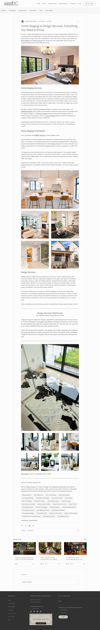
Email (60, 601)
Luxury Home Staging (64, 495)
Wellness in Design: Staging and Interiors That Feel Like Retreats (24, 558)
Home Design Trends (41, 513)
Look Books (11, 610)
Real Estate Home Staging (58, 510)
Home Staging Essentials (49, 516)
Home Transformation (51, 495)
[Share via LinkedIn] (29, 525)
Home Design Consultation (28, 504)
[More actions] (78, 21)
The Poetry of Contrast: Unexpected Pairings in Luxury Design (74, 558)
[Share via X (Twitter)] (25, 525)
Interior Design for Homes (44, 504)
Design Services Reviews (56, 513)
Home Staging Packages (28, 513)
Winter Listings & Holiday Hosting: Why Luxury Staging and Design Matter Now (49, 558)
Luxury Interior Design (57, 498)
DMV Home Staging (27, 501)
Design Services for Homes (59, 504)
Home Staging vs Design (28, 510)
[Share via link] (33, 525)
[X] (37, 611)
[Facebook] (34, 611)
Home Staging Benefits (27, 498)
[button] (44, 3)
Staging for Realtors (55, 507)
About (9, 600)
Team (41, 10)
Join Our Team (12, 613)
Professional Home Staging (42, 498)
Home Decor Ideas (65, 501)
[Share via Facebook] (22, 525)
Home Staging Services (27, 507)
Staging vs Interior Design (70, 513)
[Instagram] (31, 611)
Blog (9, 619)
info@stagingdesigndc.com (36, 606)
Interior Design (48, 10)
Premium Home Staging (41, 507)
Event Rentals (33, 10)
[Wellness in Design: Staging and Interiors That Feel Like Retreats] (24, 548)
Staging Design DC (26, 495)
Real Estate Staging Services (69, 507)
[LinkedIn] (40, 611)
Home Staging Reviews (63, 516)
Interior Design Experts (53, 501)
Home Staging (12, 10)
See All (85, 539)
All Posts (4, 10)
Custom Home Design (39, 501)
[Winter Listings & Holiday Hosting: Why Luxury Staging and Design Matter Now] (50, 548)
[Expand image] (35, 225)
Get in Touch (11, 616)
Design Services (23, 10)
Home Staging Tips (38, 495)
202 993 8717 (35, 608)
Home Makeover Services (43, 510)
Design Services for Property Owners (31, 516)
